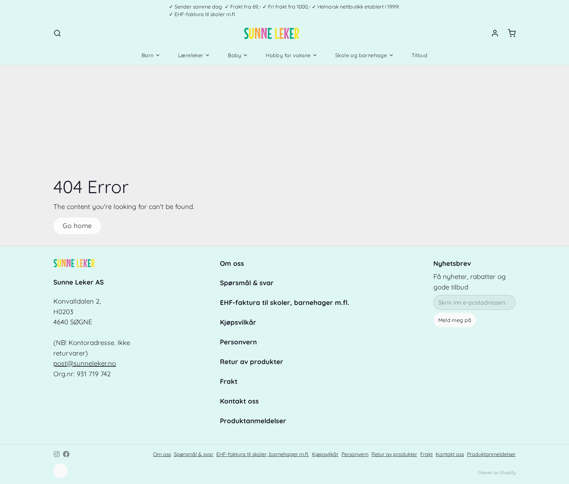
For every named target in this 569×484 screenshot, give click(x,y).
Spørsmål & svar (247, 283)
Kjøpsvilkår (238, 322)
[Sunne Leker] (271, 33)
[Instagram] (56, 454)
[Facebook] (66, 454)
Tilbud (419, 55)
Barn (148, 55)
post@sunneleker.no (84, 363)
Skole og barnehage (361, 55)
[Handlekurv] (509, 33)
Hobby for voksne (288, 55)
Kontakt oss (239, 401)
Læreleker (190, 55)
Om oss (232, 263)
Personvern (238, 342)
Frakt (228, 381)
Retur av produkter (251, 361)
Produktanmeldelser (253, 421)
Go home (77, 225)
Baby (234, 55)
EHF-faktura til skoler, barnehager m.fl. (284, 302)
